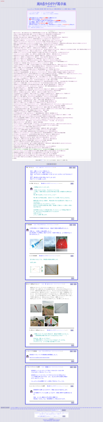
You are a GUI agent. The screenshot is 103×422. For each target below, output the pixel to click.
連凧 (61, 41)
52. (13, 110)
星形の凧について (36, 35)
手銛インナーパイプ (18, 76)
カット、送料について (23, 46)
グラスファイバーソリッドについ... (46, 105)
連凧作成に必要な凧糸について (36, 81)
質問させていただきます (24, 141)
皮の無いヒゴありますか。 (25, 92)
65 (43, 408)
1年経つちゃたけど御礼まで (26, 156)
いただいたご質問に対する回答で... (39, 125)
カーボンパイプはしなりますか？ (45, 90)
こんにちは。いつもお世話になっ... (21, 78)
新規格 (27, 126)
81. (13, 153)
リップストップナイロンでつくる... (34, 40)
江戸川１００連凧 (54, 95)
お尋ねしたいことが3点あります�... (68, 49)
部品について (47, 89)
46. (13, 101)
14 (38, 407)
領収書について (17, 52)
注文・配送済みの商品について (84, 49)
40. (13, 92)
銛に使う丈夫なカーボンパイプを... (52, 49)
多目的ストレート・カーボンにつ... (21, 132)
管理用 (73, 8)
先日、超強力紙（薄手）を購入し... (58, 107)
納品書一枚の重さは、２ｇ (51, 101)
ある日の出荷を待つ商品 (34, 134)
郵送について (17, 60)
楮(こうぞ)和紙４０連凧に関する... (37, 143)
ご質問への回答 (22, 95)
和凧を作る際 (17, 146)
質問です (41, 87)
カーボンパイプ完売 (39, 75)
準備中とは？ (43, 55)
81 (73, 408)
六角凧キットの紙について (68, 72)
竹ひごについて (31, 41)
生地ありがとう (63, 66)
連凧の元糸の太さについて (70, 78)
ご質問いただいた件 (24, 138)
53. (13, 111)
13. (13, 50)
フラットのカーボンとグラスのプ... (40, 120)
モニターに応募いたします (20, 155)
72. (13, 140)
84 (79, 408)
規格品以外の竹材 (32, 131)
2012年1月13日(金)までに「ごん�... (42, 79)
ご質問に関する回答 (27, 101)
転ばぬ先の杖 (17, 38)
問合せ (15, 67)
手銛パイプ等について (35, 93)
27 (63, 407)
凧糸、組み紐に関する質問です (60, 98)
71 (54, 408)
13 (36, 407)
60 (33, 408)
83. (13, 156)
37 (81, 407)
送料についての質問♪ (42, 92)
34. (13, 82)
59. (13, 120)
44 (95, 407)
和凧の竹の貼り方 (32, 144)
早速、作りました (18, 149)
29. (13, 75)
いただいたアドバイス (39, 89)
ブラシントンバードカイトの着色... (21, 54)
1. (13, 32)
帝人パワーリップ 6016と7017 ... (29, 61)
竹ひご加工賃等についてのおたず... (38, 108)
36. (13, 85)
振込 (20, 140)
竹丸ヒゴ (16, 34)
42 (91, 407)
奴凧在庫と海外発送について (20, 110)
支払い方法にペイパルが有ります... (50, 52)
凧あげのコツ (65, 37)
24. (13, 67)
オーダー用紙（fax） (61, 150)
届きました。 (17, 137)
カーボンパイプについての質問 (61, 149)
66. (13, 131)
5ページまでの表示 (51, 160)
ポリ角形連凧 (25, 149)
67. (13, 132)
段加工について (32, 129)
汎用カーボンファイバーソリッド (34, 63)
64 (41, 408)
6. (13, 40)
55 (24, 408)
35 (78, 407)
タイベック (16, 125)
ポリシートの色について (56, 114)
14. (13, 52)
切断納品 (32, 110)
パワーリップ (53, 137)
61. (13, 123)
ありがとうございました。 (20, 120)
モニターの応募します (19, 153)
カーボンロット (45, 63)
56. (13, 116)
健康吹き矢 (43, 128)
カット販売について (31, 102)
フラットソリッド (51, 119)
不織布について (17, 111)
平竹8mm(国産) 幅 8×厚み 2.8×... (50, 64)
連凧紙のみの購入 (20, 79)
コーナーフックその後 (26, 52)
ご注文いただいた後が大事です (42, 137)
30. (13, 76)
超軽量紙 (63, 105)
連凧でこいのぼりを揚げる (50, 150)
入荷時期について (62, 73)
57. (13, 117)
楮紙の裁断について (18, 44)
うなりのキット (40, 86)
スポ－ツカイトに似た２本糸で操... (21, 143)
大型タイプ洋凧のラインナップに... (21, 50)
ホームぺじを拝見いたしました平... (21, 86)
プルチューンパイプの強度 (40, 140)
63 (39, 408)
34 (76, 407)
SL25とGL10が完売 (37, 116)
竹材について (17, 57)
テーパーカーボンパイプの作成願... (31, 44)
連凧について (17, 58)
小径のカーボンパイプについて (21, 75)
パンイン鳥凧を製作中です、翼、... (31, 76)
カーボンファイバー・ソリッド (43, 78)
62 (37, 408)
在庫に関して (17, 138)
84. (13, 158)
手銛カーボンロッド (26, 35)
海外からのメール (37, 126)
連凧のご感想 (47, 107)
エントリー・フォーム (19, 150)
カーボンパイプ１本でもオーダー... (36, 49)
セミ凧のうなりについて (63, 52)
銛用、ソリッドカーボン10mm (44, 37)
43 (93, 407)
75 (62, 408)
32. (13, 79)
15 (40, 407)
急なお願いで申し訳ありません (21, 37)
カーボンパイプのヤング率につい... (24, 98)
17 (44, 407)
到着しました (17, 96)
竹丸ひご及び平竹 (44, 57)
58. (13, 119)
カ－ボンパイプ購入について (38, 34)
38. (13, 88)
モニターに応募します (43, 153)
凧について (35, 90)
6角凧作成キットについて (42, 58)
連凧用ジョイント (60, 93)
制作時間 (37, 55)
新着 (45, 8)
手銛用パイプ (51, 50)
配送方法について (53, 57)
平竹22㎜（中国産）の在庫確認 (55, 72)
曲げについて (46, 138)
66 (45, 408)
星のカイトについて (51, 102)
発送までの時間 (54, 79)
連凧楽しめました (56, 134)
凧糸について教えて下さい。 (36, 50)
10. (13, 46)
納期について (17, 131)
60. (13, 122)
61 (35, 408)
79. (13, 150)
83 (77, 408)
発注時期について (54, 113)
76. (13, 146)
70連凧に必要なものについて (46, 104)
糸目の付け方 (48, 143)
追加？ (35, 99)
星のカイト (39, 132)
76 (64, 408)
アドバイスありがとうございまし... (48, 123)
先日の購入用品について (39, 67)
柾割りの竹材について (47, 147)
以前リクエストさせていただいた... (64, 123)
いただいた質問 (33, 132)
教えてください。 (38, 110)
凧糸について (62, 32)
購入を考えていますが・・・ (36, 138)
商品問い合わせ (53, 117)
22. (13, 64)
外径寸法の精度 (57, 90)
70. (13, 137)
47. (13, 102)
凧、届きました (33, 72)
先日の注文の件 (42, 135)
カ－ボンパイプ (27, 66)
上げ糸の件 (16, 140)
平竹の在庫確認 (47, 75)
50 (15, 408)
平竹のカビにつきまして (73, 64)
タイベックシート (58, 104)
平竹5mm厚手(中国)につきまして (21, 73)
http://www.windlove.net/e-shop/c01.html (39, 357)
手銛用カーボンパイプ (19, 66)
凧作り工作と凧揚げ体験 (60, 132)
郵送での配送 (42, 144)
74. (13, 143)
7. (13, 41)
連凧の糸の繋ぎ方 (56, 143)
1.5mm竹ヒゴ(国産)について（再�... (22, 64)
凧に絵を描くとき (37, 141)
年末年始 (51, 69)
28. (13, 73)
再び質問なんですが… (38, 111)
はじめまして (24, 111)
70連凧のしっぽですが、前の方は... (32, 117)
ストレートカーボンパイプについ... (67, 70)
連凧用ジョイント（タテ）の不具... (54, 108)
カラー (48, 135)
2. (13, 34)
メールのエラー (36, 123)
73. (13, 141)
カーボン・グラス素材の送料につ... (33, 114)
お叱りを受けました (53, 131)
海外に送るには (53, 138)
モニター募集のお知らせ (37, 152)
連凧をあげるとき (45, 117)
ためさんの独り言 (53, 128)
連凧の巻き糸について (50, 99)
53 (20, 408)
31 (70, 407)
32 (72, 407)
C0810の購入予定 (64, 81)
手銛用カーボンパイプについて (21, 41)
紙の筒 (33, 137)
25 (59, 407)
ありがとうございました (66, 143)
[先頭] (16, 407)
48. (13, 104)
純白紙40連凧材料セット (48, 132)
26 (61, 407)
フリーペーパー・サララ (35, 119)
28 (64, 407)
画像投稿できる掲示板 (19, 152)
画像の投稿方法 (57, 8)
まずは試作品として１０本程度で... (21, 93)
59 (31, 408)
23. (13, 66)
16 (42, 407)
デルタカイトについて (19, 104)
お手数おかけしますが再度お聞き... (21, 70)
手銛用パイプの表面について (20, 89)
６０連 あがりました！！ (29, 113)
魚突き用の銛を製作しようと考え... (51, 81)
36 (80, 407)
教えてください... (17, 32)
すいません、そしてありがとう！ (21, 134)
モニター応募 (46, 152)
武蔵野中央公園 (17, 147)
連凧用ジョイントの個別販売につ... (58, 89)
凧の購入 (45, 50)
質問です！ (16, 92)
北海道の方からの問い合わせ (65, 43)
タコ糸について (36, 101)
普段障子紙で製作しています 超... (40, 32)
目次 (48, 8)
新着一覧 (65, 160)
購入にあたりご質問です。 (20, 40)
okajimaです (44, 119)
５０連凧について (69, 108)
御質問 (30, 126)
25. (13, 69)
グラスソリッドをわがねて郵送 (50, 96)
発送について (46, 60)
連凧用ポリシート (62, 82)
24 (57, 407)
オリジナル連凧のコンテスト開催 (31, 150)
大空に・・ (51, 76)
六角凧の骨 (16, 95)
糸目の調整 (30, 87)
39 (85, 407)
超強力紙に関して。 (53, 84)
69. (13, 135)
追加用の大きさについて (32, 105)
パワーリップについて (42, 72)
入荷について (23, 60)
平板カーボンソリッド (62, 64)
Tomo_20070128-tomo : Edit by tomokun (51, 420)
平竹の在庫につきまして (31, 69)
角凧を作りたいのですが (19, 55)
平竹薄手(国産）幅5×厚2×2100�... (21, 81)
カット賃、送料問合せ (58, 44)
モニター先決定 (27, 152)
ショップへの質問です (51, 146)
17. (13, 56)
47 (100, 407)
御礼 (15, 98)
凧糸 (64, 108)
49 (13, 408)
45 (96, 407)
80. (13, 152)
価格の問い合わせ (46, 40)
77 (65, 408)
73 (58, 408)
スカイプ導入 (59, 156)
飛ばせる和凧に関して (53, 32)
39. (13, 90)
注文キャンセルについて (19, 128)
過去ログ (70, 8)
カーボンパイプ (33, 86)
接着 (20, 116)
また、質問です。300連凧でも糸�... (38, 54)
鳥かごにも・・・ (23, 87)
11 (32, 407)
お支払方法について (46, 114)
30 (68, 407)
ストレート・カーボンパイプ (34, 82)
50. (13, 107)
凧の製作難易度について (43, 69)
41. (13, 93)
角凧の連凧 (49, 140)
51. (13, 108)
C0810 (47, 67)
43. (13, 96)
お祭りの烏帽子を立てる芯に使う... (50, 73)
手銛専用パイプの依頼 (37, 52)
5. (13, 38)
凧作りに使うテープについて (60, 76)
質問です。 (29, 47)
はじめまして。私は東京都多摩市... (21, 72)
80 (71, 408)
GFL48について (47, 38)
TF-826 (29, 125)
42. (13, 95)
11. (13, 47)
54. (13, 113)
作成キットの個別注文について (21, 90)
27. (13, 72)
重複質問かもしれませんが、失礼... (34, 60)
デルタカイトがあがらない (55, 60)
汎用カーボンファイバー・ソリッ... (74, 73)
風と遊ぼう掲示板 (39, 8)
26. (13, 70)
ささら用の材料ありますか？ (26, 99)
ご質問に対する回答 (27, 123)
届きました (48, 134)
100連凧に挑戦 (23, 82)
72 (56, 408)
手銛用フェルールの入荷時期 (20, 84)
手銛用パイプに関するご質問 (48, 116)
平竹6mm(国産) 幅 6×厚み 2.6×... (39, 66)
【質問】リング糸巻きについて (27, 57)
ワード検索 (64, 8)
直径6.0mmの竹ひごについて (50, 61)
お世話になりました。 (38, 156)
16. (13, 55)
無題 (37, 144)
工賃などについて (56, 38)
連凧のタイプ (41, 61)
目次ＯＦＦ (59, 160)
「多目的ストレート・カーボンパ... (21, 107)
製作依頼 (24, 63)
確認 (55, 47)
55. (13, 114)
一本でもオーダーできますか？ (21, 49)
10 (31, 407)
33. (13, 81)
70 (52, 408)
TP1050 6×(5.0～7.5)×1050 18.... (53, 66)
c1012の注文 (57, 105)
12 (34, 407)
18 (46, 407)
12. (13, 49)
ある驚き (38, 129)
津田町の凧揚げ (24, 129)
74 (60, 408)
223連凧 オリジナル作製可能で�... (25, 67)
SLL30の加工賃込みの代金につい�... (49, 82)
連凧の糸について (56, 54)
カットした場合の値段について (42, 46)
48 (11, 408)
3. (13, 35)
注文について (51, 58)
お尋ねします (61, 84)
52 (18, 408)
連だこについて (49, 70)
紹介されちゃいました (36, 147)
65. (13, 129)
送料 (15, 79)
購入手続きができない (57, 37)
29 (66, 407)
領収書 (51, 63)
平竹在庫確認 (55, 75)
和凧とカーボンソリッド (19, 122)
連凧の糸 (25, 96)
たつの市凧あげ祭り (18, 113)
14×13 (23, 126)
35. (13, 84)
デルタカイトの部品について (46, 98)
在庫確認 (41, 44)
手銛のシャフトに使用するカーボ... (28, 58)
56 (26, 408)
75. (13, 144)
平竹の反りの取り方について (52, 41)
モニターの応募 (27, 153)
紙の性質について (18, 63)
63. (13, 126)
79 (69, 408)
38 (83, 407)
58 (30, 408)
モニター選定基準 (53, 153)
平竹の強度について (72, 81)
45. (13, 99)
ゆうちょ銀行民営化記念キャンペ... (21, 119)
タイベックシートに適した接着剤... (48, 129)
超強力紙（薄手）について (43, 95)
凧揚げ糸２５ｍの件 (48, 44)
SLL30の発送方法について (42, 131)
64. (13, 128)
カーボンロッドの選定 (41, 41)
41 (89, 407)
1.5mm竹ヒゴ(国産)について (36, 64)
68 (48, 408)
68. (13, 134)
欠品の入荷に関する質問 (23, 34)
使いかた (51, 8)
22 (53, 407)
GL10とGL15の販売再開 (19, 117)
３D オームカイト (59, 120)
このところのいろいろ (32, 95)
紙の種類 (42, 101)
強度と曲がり (29, 120)
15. (13, 53)
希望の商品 (40, 122)
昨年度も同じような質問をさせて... (53, 34)
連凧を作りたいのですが (25, 137)
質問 (31, 34)
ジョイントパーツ (18, 126)
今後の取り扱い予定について (20, 47)
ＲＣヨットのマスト (18, 123)
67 (47, 408)
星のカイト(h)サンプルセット (20, 105)
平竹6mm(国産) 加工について (35, 73)
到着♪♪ (15, 158)
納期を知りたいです (32, 37)
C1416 (52, 40)
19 (47, 407)
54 (22, 408)
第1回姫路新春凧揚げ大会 (33, 135)
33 (74, 407)
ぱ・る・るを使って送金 (53, 125)
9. (13, 44)
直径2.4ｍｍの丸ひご (29, 55)
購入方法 (46, 84)
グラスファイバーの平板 (27, 116)
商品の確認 (54, 35)
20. (13, 61)
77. (13, 147)
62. (13, 125)
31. (13, 78)
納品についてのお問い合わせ (20, 43)
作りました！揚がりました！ (20, 135)
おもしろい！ (24, 144)
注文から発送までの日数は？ (57, 78)
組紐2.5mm (16, 116)
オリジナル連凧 (24, 147)
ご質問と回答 (30, 89)
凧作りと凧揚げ (23, 131)
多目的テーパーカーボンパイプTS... (54, 55)
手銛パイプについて (51, 92)
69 (50, 408)
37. (13, 87)
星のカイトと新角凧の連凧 (28, 140)
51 (16, 408)
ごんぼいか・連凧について (20, 69)
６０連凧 (57, 58)
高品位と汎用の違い (18, 101)
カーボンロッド (64, 54)
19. (13, 59)
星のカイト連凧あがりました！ (36, 149)
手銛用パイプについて (41, 102)
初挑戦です (30, 111)
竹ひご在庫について (43, 76)
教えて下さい (57, 69)
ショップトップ (31, 8)
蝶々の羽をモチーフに (27, 32)
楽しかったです (17, 144)
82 (75, 408)
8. (13, 43)
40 (87, 407)
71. (13, 138)
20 (49, 407)
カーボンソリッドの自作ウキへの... (35, 43)
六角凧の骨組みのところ (38, 38)
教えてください (53, 135)
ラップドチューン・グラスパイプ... (37, 70)
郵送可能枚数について (62, 61)
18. (13, 58)
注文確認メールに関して (45, 35)
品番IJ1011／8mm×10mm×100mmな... (65, 117)
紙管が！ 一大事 (67, 114)
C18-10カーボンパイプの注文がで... (51, 43)
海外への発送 (46, 110)
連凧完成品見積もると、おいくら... (55, 86)
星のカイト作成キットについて (80, 43)
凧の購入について (18, 35)
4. (13, 37)
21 (51, 407)
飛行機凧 (42, 150)
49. (13, 105)
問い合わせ (16, 87)
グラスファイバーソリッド (26, 38)
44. (13, 98)
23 (55, 407)
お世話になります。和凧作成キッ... (40, 47)
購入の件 (16, 46)
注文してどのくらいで (67, 104)
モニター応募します (54, 152)
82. (13, 155)
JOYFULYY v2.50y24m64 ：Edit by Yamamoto (51, 419)
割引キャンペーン (23, 125)
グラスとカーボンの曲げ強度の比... (35, 96)
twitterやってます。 (29, 79)
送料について (32, 46)
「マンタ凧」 (52, 120)
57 (28, 408)
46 (98, 407)
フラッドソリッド (60, 119)
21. (13, 62)
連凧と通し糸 (23, 146)
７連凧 (45, 111)
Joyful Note (51, 418)
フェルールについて (58, 40)
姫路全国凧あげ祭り (40, 113)
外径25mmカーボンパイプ (19, 114)
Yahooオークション (60, 155)
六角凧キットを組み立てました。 (47, 93)
